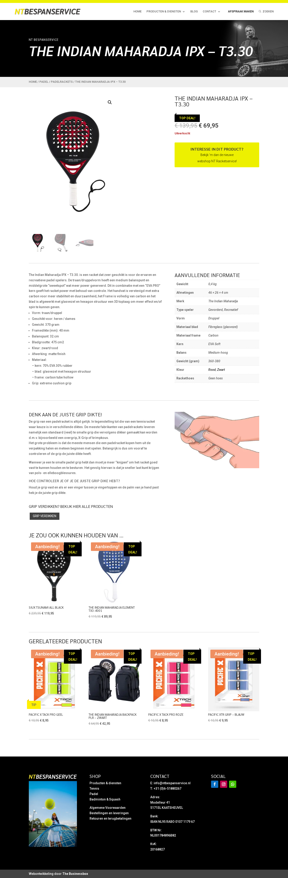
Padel (43, 81)
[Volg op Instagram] (223, 784)
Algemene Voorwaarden (108, 807)
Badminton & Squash (105, 799)
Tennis (94, 788)
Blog (194, 11)
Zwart (221, 369)
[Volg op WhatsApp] (232, 784)
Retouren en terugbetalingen (110, 818)
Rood (212, 369)
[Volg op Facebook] (214, 784)
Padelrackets (62, 81)
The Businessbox (75, 874)
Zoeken (268, 11)
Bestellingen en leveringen (109, 813)
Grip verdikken (44, 516)
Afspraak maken (241, 11)
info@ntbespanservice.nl (172, 783)
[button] (110, 102)
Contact (209, 11)
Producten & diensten (163, 11)
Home (137, 11)
